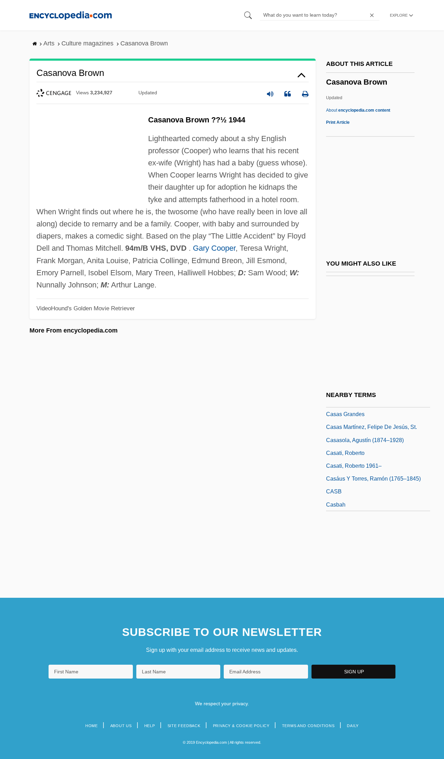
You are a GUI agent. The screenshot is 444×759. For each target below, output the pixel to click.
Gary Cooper (214, 248)
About (358, 110)
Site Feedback (184, 726)
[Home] (70, 15)
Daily (353, 726)
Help (149, 726)
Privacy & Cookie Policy (241, 726)
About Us (121, 726)
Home (91, 726)
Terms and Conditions (308, 726)
